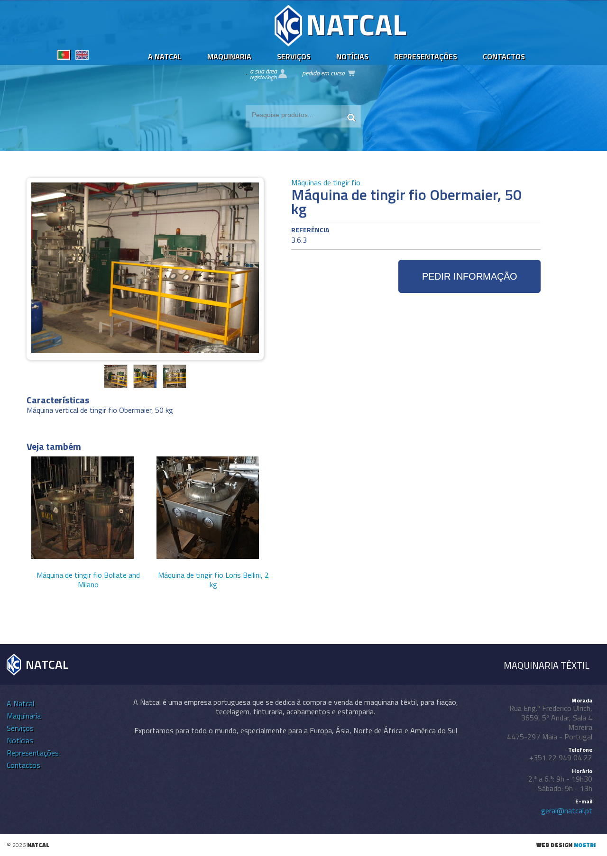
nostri (585, 844)
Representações (425, 56)
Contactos (504, 56)
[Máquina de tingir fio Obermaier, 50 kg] (115, 385)
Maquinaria (229, 56)
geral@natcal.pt (566, 810)
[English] (82, 56)
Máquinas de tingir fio (325, 182)
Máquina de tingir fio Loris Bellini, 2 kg (213, 579)
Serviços (294, 56)
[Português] (64, 56)
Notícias (352, 56)
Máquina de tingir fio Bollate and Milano (88, 579)
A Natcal (165, 56)
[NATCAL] (341, 43)
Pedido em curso (323, 73)
